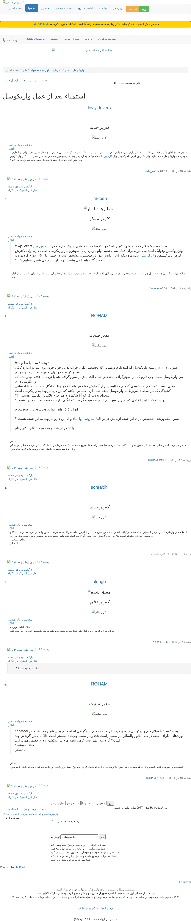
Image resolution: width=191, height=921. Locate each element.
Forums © (185, 882)
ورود (144, 9)
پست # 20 (42, 785)
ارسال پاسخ (30, 80)
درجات (88, 38)
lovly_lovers (99, 107)
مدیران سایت (71, 38)
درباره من (118, 8)
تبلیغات (103, 8)
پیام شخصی (14, 145)
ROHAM (99, 315)
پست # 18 (42, 562)
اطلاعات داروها (85, 8)
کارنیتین (108, 156)
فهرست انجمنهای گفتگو (36, 70)
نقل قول (32, 190)
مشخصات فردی (107, 38)
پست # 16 (42, 296)
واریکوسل (78, 70)
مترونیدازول (86, 418)
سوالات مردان (61, 70)
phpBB (19, 867)
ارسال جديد (11, 80)
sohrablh (99, 486)
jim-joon (99, 198)
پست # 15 (42, 178)
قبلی (122, 83)
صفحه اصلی (15, 8)
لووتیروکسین (86, 152)
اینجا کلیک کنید (40, 24)
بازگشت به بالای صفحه (20, 186)
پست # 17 (42, 467)
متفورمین (100, 152)
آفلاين (10, 148)
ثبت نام (133, 9)
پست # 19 (42, 649)
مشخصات (26, 145)
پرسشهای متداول (35, 38)
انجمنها (31, 8)
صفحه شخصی (63, 8)
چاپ (44, 80)
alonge (99, 581)
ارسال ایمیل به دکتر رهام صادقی (96, 908)
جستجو (45, 8)
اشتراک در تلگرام (17, 190)
